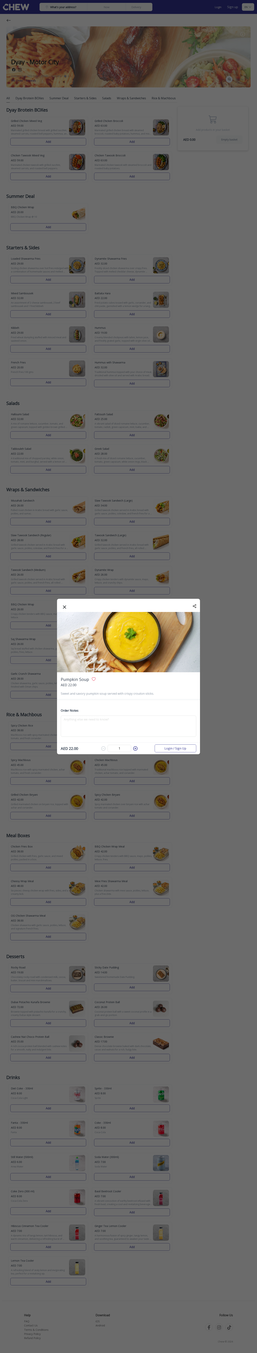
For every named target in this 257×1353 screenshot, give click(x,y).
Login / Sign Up (175, 748)
